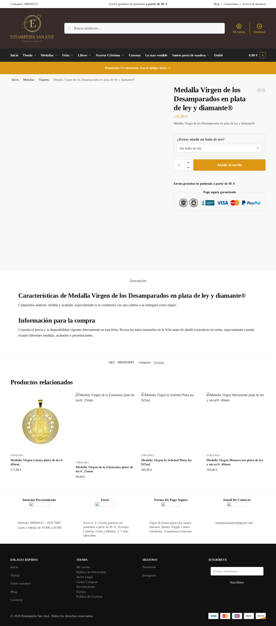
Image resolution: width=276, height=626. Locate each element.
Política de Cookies (89, 596)
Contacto (16, 600)
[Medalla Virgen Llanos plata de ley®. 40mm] (39, 421)
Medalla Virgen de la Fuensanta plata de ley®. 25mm (104, 469)
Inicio (15, 79)
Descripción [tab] (138, 281)
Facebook (149, 567)
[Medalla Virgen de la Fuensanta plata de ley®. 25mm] (105, 425)
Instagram (149, 575)
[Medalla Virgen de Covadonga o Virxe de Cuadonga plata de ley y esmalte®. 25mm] (259, 90)
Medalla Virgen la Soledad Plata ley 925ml (166, 462)
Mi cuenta (239, 32)
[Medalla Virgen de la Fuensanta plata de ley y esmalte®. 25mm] (263, 90)
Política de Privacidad (91, 572)
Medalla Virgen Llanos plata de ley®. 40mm (36, 462)
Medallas (28, 79)
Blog (216, 4)
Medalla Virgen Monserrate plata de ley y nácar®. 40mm (234, 462)
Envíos (81, 591)
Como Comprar (87, 582)
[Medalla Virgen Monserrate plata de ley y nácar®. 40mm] (235, 421)
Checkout (259, 32)
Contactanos (231, 4)
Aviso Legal (84, 577)
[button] (257, 55)
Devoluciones (85, 586)
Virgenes (43, 79)
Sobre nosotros (20, 583)
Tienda (15, 575)
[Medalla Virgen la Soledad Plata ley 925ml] (170, 421)
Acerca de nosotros (254, 4)
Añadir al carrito (229, 165)
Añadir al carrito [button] (40, 479)
